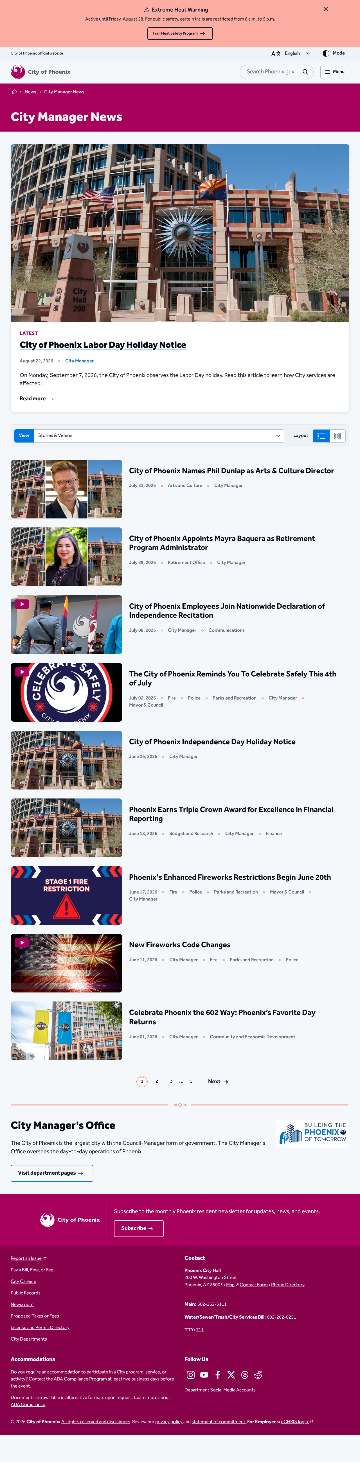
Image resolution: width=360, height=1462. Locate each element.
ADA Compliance (28, 1405)
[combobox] (277, 72)
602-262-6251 (281, 1317)
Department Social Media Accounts (220, 1390)
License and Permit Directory (40, 1327)
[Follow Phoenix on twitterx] (231, 1375)
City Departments (29, 1339)
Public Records (25, 1293)
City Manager (79, 361)
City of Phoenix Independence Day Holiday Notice (212, 742)
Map (230, 1285)
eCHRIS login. (295, 1422)
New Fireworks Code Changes (180, 945)
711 (200, 1330)
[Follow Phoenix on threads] (244, 1375)
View (24, 435)
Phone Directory (288, 1285)
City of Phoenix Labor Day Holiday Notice (103, 345)
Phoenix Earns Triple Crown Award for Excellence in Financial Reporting (231, 814)
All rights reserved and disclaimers (95, 1422)
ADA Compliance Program (80, 1379)
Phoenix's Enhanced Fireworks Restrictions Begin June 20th (230, 877)
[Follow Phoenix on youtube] (204, 1375)
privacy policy (169, 1422)
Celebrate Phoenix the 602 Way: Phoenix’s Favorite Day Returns (222, 1017)
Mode (339, 53)
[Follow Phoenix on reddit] (258, 1375)
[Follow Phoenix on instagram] (190, 1375)
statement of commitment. (219, 1422)
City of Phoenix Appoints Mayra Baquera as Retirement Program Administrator (222, 543)
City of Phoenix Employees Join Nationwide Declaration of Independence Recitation (227, 611)
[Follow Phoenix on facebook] (218, 1375)
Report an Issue (26, 1258)
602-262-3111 (212, 1304)
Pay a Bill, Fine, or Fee (32, 1270)
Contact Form (254, 1285)
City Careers (23, 1281)
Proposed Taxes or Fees (35, 1316)
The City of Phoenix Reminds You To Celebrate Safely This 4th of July (232, 679)
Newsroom (22, 1304)
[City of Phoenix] (40, 72)
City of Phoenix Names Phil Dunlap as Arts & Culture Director (231, 471)
